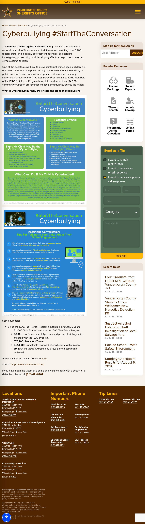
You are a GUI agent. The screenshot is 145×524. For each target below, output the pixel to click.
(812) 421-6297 (106, 402)
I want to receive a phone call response (124, 179)
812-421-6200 (74, 1)
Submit (121, 256)
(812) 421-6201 (9, 435)
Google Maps (9, 411)
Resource (22, 25)
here (44, 358)
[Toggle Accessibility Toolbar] (6, 517)
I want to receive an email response (120, 170)
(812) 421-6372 (82, 442)
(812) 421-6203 (9, 415)
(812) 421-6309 (82, 432)
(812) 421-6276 (130, 402)
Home (5, 25)
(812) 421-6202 (9, 476)
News (13, 25)
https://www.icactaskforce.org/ (27, 364)
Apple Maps (22, 411)
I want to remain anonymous (118, 161)
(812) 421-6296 (58, 419)
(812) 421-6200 (9, 456)
